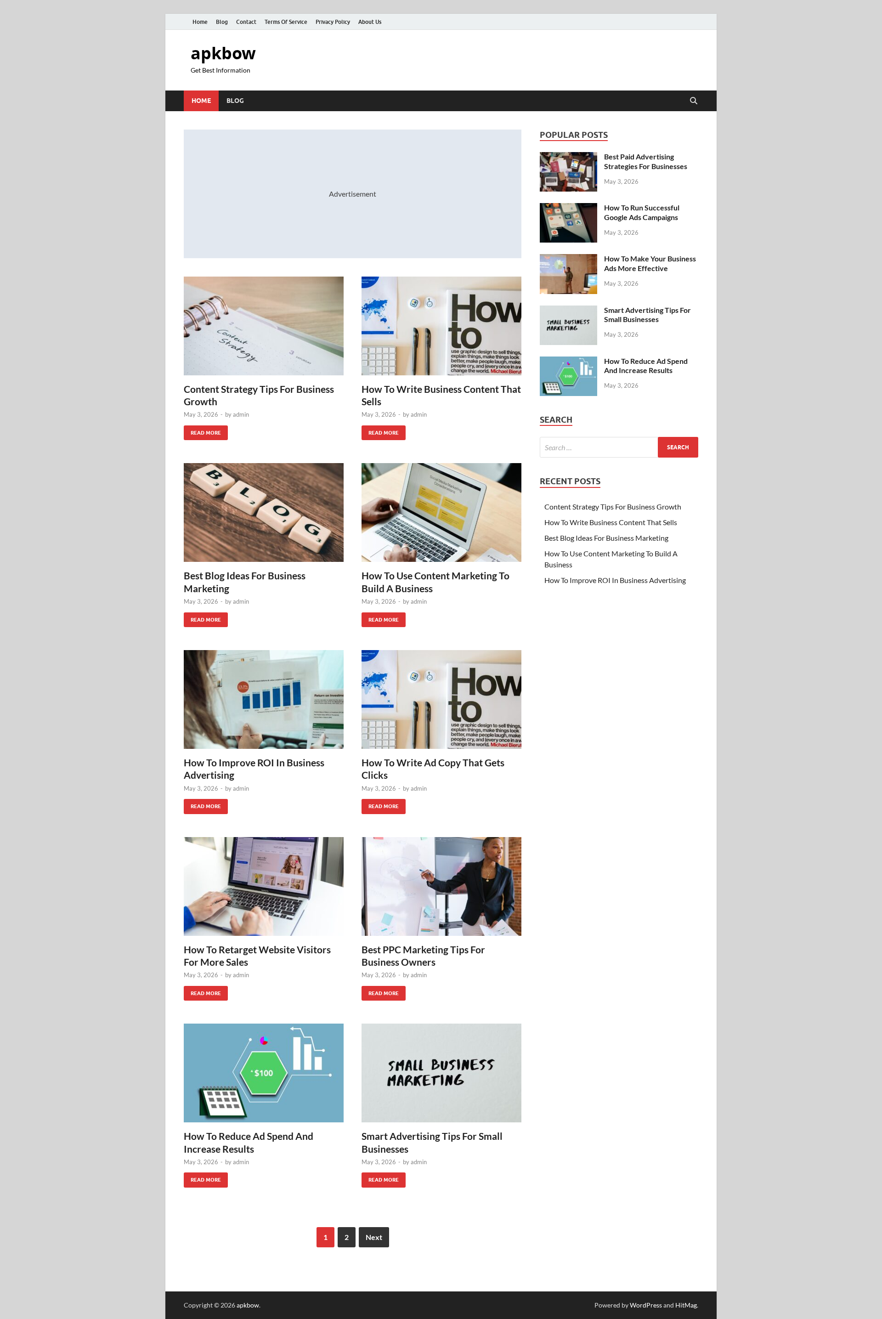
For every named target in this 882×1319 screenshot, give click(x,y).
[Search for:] (619, 447)
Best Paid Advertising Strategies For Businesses (645, 161)
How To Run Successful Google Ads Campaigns (641, 212)
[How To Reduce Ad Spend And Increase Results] (264, 1073)
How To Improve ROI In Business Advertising (615, 580)
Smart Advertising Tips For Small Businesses (647, 315)
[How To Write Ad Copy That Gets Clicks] (441, 699)
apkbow (223, 53)
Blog (222, 21)
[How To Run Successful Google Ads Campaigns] (568, 208)
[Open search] (694, 101)
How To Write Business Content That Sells (610, 522)
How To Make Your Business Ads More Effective (650, 263)
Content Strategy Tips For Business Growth (612, 506)
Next (374, 1237)
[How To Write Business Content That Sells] (441, 326)
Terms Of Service (286, 21)
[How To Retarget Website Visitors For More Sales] (264, 886)
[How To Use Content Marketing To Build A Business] (441, 512)
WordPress (646, 1305)
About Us (369, 21)
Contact (246, 21)
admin (241, 414)
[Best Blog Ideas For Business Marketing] (264, 512)
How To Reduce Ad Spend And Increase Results (646, 366)
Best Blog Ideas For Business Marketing (606, 537)
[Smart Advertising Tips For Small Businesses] (441, 1073)
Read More (202, 430)
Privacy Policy (333, 21)
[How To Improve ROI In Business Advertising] (264, 699)
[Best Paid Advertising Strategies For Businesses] (568, 157)
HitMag (686, 1305)
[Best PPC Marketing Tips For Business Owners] (441, 886)
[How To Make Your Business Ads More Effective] (568, 259)
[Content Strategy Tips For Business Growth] (264, 326)
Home (200, 21)
